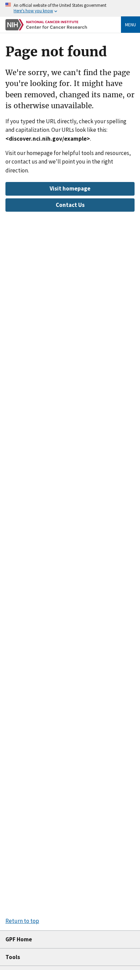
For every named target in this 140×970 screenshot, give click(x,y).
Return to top (22, 921)
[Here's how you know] (70, 8)
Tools (12, 957)
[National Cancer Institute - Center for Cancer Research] (46, 24)
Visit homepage (70, 188)
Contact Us (70, 205)
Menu (130, 25)
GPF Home (18, 939)
